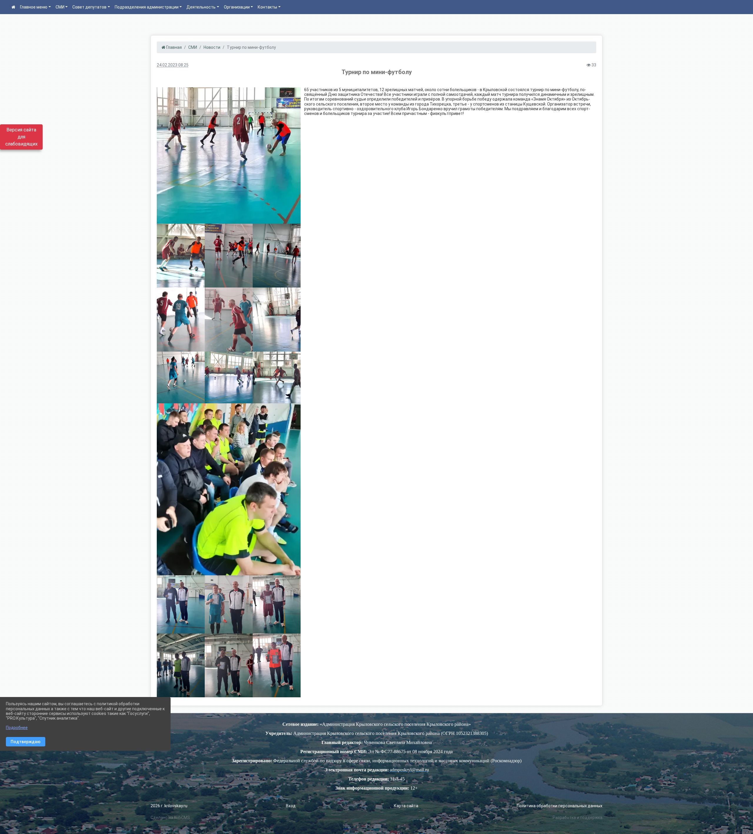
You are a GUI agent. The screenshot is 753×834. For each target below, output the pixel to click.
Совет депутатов (89, 7)
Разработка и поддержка (577, 817)
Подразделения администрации (147, 7)
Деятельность (201, 7)
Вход (291, 805)
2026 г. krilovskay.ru (169, 805)
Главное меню (33, 7)
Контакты (267, 7)
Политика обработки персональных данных (559, 805)
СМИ (60, 7)
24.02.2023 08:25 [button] (173, 65)
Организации (237, 7)
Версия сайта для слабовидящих (21, 137)
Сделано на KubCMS (170, 817)
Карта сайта (406, 805)
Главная (173, 47)
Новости (212, 47)
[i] (229, 155)
